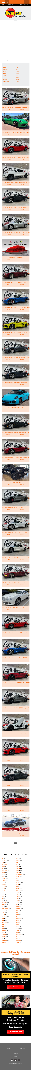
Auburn (3, 866)
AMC (3, 862)
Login (27, 1)
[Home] (15, 12)
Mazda (17, 870)
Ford (2, 900)
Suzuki (17, 924)
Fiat (2, 898)
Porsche (17, 902)
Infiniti (3, 920)
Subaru (17, 920)
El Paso (4, 77)
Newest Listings (22, 1049)
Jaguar (3, 926)
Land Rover (4, 942)
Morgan (17, 884)
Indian (3, 918)
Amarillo (17, 77)
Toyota (17, 928)
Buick (3, 876)
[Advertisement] (15, 38)
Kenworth (3, 936)
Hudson (3, 912)
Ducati (3, 894)
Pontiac (17, 900)
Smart (17, 916)
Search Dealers (22, 1048)
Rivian (17, 906)
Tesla (17, 926)
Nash (17, 886)
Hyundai (3, 916)
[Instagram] (12, 1060)
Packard (17, 892)
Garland (17, 69)
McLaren (18, 872)
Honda (3, 910)
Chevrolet (4, 880)
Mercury (17, 876)
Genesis (3, 904)
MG (17, 878)
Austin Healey (4, 870)
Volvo (17, 936)
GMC (3, 906)
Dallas (4, 71)
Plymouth (18, 896)
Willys (17, 938)
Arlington (5, 79)
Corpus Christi (6, 81)
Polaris (17, 898)
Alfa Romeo (4, 860)
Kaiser (3, 932)
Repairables (16, 1054)
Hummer (3, 914)
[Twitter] (15, 1060)
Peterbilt (17, 894)
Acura (3, 858)
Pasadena (18, 81)
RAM (17, 904)
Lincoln (17, 860)
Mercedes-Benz (19, 874)
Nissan (17, 888)
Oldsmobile (18, 890)
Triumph (17, 930)
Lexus (17, 858)
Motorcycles (15, 1056)
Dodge (3, 892)
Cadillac (3, 878)
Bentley (3, 872)
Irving (17, 75)
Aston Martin (4, 864)
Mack (17, 866)
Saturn (17, 910)
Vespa (17, 932)
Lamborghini (4, 940)
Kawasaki (4, 934)
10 (23, 840)
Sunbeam (18, 922)
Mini (17, 880)
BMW (3, 874)
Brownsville (18, 79)
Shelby (17, 914)
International (4, 922)
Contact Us (8, 1049)
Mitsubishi (18, 882)
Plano (17, 67)
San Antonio (5, 69)
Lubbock (18, 71)
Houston (4, 67)
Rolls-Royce (18, 908)
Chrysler (3, 882)
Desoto (3, 890)
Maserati (18, 868)
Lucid (17, 864)
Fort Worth (5, 75)
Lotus (17, 862)
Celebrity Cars (15, 1053)
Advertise (8, 1048)
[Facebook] (19, 1060)
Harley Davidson (5, 908)
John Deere (4, 930)
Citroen (3, 884)
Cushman (4, 886)
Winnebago (18, 940)
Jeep (3, 928)
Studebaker (18, 918)
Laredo (17, 73)
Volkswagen (18, 934)
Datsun (3, 888)
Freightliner (4, 902)
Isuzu (3, 924)
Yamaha (17, 942)
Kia (2, 938)
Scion (17, 912)
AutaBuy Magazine (18, 1063)
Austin (4, 73)
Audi (2, 868)
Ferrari (3, 896)
